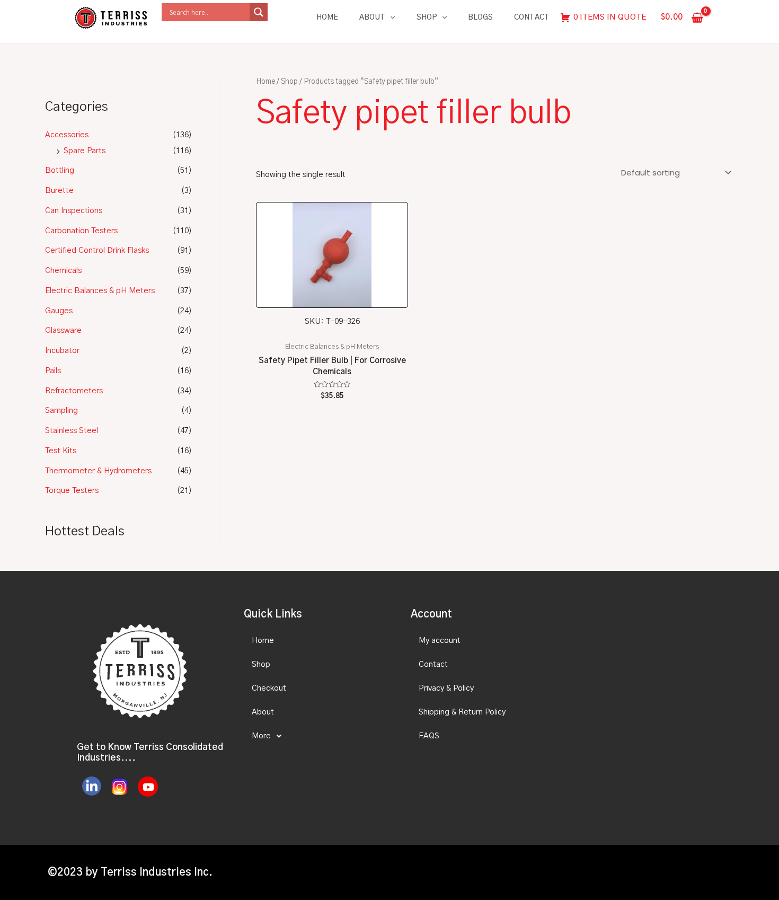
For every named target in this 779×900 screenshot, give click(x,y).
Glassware (63, 330)
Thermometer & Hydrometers (98, 471)
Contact (532, 17)
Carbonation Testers (81, 231)
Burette (59, 191)
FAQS (429, 736)
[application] (390, 17)
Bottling (59, 170)
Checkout (269, 688)
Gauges (59, 311)
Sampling (61, 410)
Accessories (66, 135)
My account (440, 641)
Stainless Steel (71, 431)
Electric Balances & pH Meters (100, 291)
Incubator (62, 351)
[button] (318, 736)
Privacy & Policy (446, 688)
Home (327, 17)
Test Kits (60, 451)
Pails (53, 371)
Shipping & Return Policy (462, 712)
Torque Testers (72, 491)
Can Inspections (73, 211)
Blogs (480, 17)
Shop (427, 17)
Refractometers (74, 391)
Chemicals (63, 271)
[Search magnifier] (259, 12)
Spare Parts (84, 151)
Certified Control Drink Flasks (97, 250)
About (372, 17)
